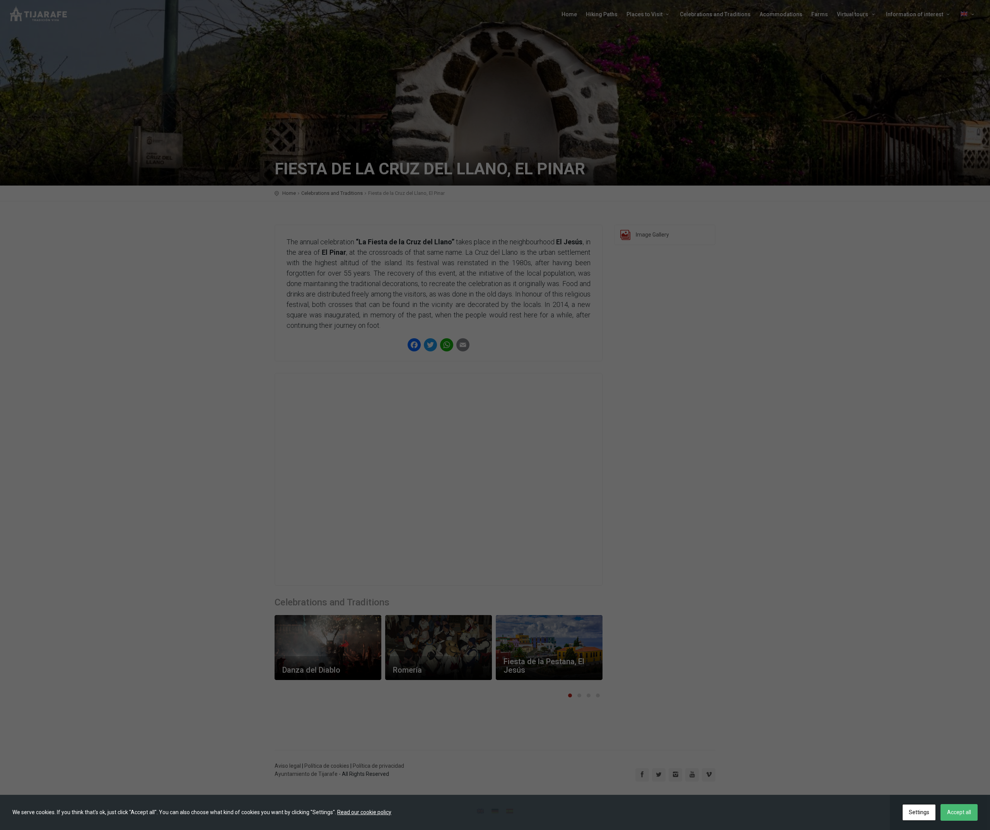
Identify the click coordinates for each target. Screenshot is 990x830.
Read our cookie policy (364, 812)
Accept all (959, 812)
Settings (919, 812)
